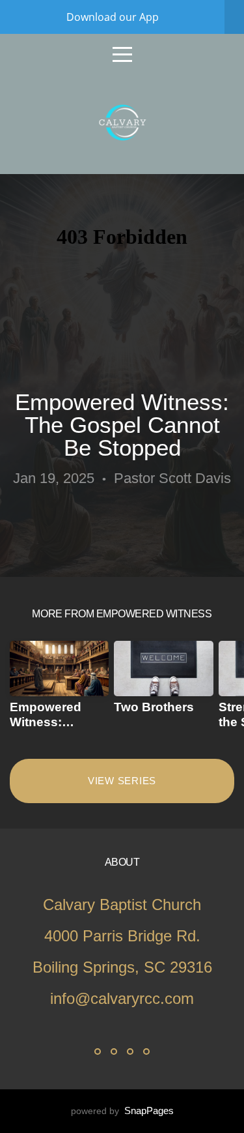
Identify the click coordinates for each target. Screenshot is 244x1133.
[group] (59, 690)
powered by (122, 1111)
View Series (122, 780)
